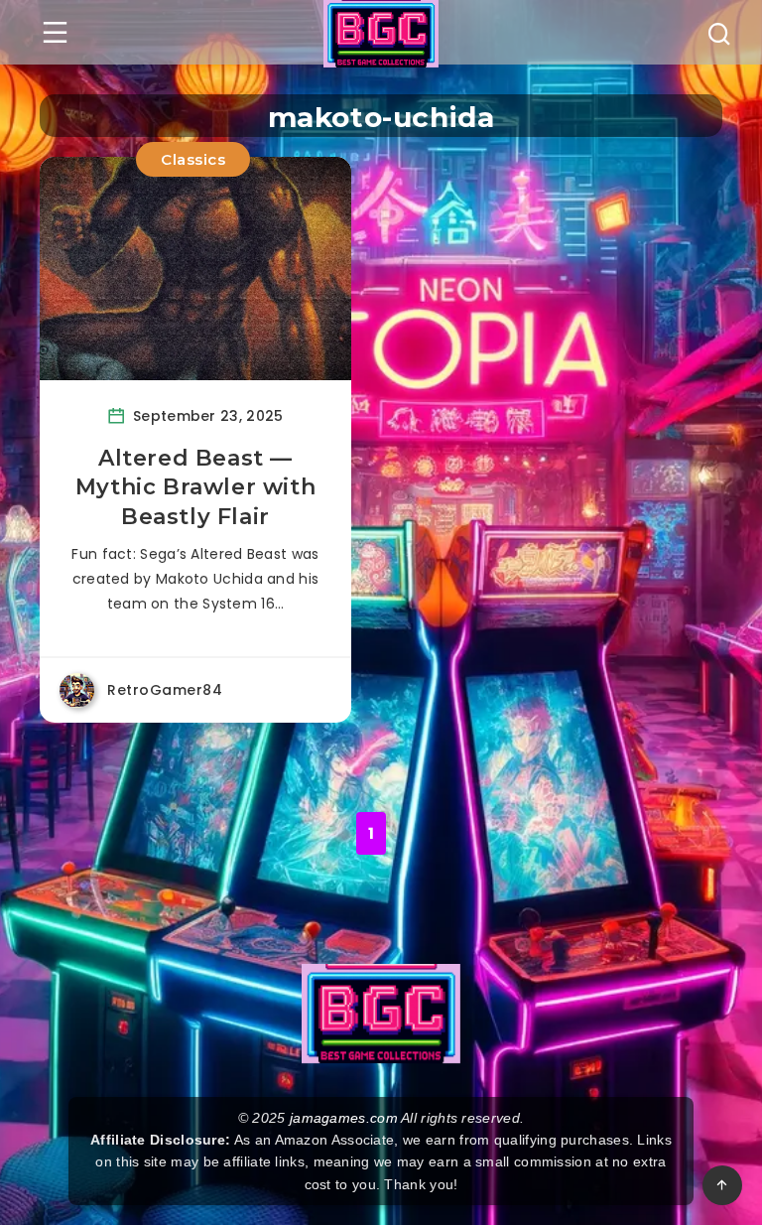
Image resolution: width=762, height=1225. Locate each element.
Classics (193, 159)
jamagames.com (344, 1118)
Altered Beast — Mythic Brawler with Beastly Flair (195, 487)
